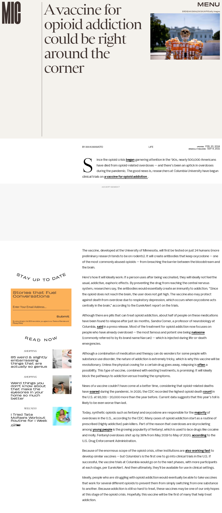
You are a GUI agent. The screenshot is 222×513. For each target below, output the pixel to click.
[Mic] (11, 12)
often (201, 364)
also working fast (197, 450)
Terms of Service (59, 321)
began (130, 159)
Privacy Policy (18, 323)
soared (94, 391)
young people (102, 429)
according (199, 435)
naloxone (198, 332)
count (207, 391)
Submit (63, 316)
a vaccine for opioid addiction (126, 176)
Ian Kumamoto (94, 147)
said (100, 326)
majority (200, 412)
